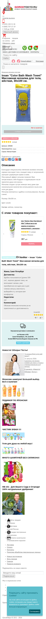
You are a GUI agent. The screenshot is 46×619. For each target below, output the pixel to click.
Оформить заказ (8, 43)
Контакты (10, 550)
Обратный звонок (10, 32)
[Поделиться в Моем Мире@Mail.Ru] (19, 159)
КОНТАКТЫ (34, 52)
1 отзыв (14, 142)
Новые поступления (14, 557)
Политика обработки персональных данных (24, 552)
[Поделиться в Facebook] (9, 159)
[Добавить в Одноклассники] (6, 159)
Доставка (10, 545)
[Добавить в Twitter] (13, 159)
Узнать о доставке (23, 343)
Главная (10, 561)
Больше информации (18, 607)
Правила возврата (14, 564)
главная (6, 47)
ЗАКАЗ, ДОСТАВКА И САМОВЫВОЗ (15, 52)
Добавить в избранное (10, 138)
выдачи (8, 18)
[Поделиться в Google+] (16, 159)
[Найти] (3, 67)
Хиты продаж (12, 559)
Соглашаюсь (35, 611)
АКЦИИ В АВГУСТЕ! (9, 49)
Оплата (9, 547)
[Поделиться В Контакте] (3, 159)
